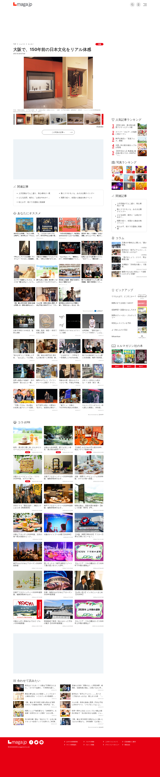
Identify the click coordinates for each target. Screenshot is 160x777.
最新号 (117, 366)
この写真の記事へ (58, 132)
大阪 (99, 44)
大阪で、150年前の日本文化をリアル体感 (52, 49)
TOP (14, 44)
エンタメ (30, 44)
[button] (14, 119)
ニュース (22, 44)
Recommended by (88, 311)
